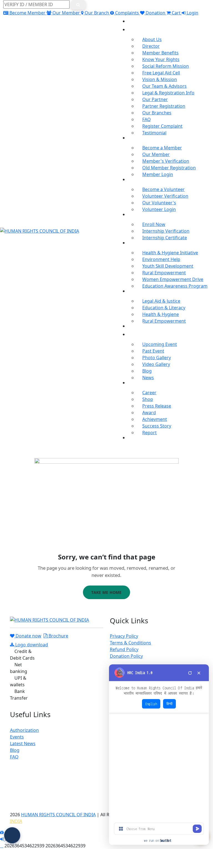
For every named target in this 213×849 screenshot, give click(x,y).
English (151, 703)
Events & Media (144, 333)
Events (17, 737)
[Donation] (2, 832)
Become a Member (162, 148)
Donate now (27, 636)
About (134, 28)
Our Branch (96, 13)
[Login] (2, 839)
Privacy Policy (124, 636)
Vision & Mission (159, 79)
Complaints (127, 13)
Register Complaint (162, 126)
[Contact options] (12, 835)
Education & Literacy (163, 308)
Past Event (153, 351)
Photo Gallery (156, 358)
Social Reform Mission (165, 66)
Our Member (66, 13)
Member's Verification (165, 161)
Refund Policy (124, 649)
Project (135, 289)
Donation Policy (126, 656)
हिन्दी (169, 703)
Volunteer (138, 178)
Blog (147, 371)
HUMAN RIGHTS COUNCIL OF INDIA (58, 815)
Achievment (154, 419)
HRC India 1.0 (140, 673)
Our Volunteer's (159, 203)
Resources (139, 381)
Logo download (31, 645)
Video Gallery (156, 364)
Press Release (156, 406)
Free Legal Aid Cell (161, 73)
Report (149, 432)
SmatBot (165, 840)
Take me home (106, 592)
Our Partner (155, 99)
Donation (155, 13)
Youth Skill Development (167, 266)
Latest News (23, 743)
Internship (139, 213)
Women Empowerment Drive (172, 279)
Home (134, 19)
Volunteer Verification (165, 196)
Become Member (27, 13)
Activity (135, 241)
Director (151, 46)
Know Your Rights (160, 59)
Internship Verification (165, 231)
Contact (136, 436)
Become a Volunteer (163, 189)
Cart (176, 13)
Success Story (156, 426)
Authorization (24, 730)
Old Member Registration (169, 168)
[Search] (78, 4)
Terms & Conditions (130, 643)
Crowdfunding (143, 324)
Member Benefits (160, 53)
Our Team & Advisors (164, 86)
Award (149, 413)
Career (149, 393)
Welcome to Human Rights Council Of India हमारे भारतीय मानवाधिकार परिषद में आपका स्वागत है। (159, 690)
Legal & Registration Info (168, 93)
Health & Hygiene (160, 314)
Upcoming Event (159, 344)
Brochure (57, 636)
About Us (152, 39)
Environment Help (161, 259)
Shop (147, 399)
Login (192, 13)
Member (137, 136)
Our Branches (156, 113)
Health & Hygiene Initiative (170, 253)
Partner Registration (163, 106)
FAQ (146, 119)
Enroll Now (153, 224)
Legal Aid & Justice (161, 301)
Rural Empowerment (164, 273)
